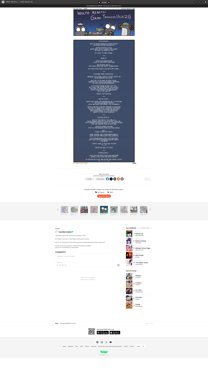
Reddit (118, 178)
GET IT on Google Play (103, 332)
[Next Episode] (109, 2)
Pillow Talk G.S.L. (12, 2)
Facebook (199, 2)
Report (147, 179)
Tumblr (114, 178)
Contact (132, 346)
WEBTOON (3, 2)
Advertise (93, 346)
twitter (106, 342)
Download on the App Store (115, 332)
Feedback (70, 346)
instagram (102, 342)
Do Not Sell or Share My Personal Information (110, 346)
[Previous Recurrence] (57, 210)
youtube (110, 342)
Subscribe (196, 2)
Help (76, 346)
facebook (97, 342)
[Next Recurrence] (150, 210)
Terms (81, 346)
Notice (56, 323)
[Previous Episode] (99, 2)
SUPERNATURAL (145, 228)
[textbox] (87, 257)
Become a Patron (104, 196)
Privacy (87, 346)
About (64, 346)
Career (126, 346)
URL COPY (205, 2)
